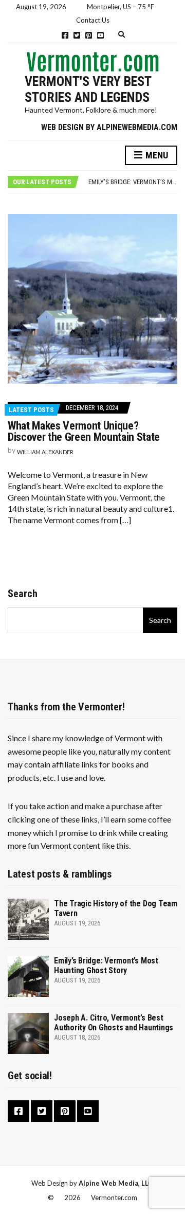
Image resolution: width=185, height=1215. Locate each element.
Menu (155, 155)
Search (23, 593)
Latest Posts (31, 410)
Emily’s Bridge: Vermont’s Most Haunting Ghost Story (106, 965)
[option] (132, 182)
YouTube (100, 35)
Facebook (65, 35)
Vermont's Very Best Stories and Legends (88, 89)
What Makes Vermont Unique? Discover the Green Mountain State (84, 431)
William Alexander (45, 452)
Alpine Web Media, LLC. (116, 1183)
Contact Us (92, 20)
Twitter (77, 35)
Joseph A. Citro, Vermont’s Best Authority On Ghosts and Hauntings (113, 1022)
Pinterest (88, 35)
